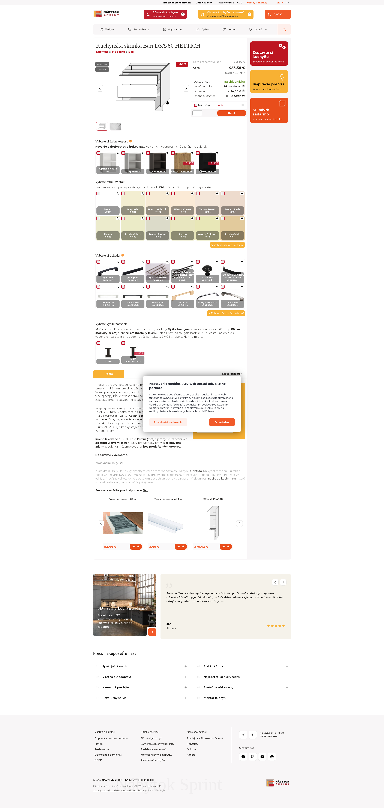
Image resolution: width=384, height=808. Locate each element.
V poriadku (222, 422)
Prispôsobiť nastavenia (168, 422)
